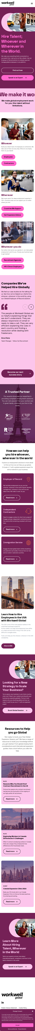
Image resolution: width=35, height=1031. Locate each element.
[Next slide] (31, 307)
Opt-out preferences (12, 1028)
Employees (8, 157)
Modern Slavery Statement (9, 1008)
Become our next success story (15, 373)
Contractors (9, 163)
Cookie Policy (23, 1008)
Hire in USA (8, 646)
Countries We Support (12, 208)
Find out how (17, 70)
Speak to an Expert (15, 78)
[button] (32, 1011)
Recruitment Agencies (12, 260)
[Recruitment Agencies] (17, 232)
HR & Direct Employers (13, 266)
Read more (10, 498)
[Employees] (17, 129)
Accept (18, 1025)
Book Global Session (16, 710)
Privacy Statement (22, 1028)
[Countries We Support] (17, 181)
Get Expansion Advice (12, 215)
